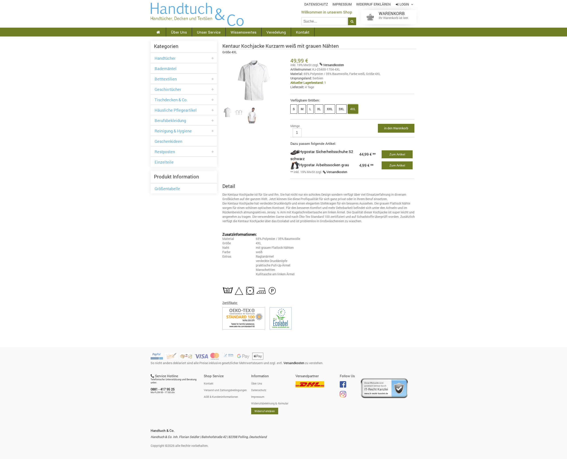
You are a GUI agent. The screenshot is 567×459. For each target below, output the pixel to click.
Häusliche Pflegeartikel (176, 110)
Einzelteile (164, 162)
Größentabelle (167, 188)
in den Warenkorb (396, 128)
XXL (330, 109)
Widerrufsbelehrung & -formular (269, 403)
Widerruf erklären (373, 4)
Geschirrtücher (168, 89)
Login (404, 4)
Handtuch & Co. (163, 430)
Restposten (165, 151)
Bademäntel (166, 68)
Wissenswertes (243, 32)
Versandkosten (333, 65)
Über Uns (179, 32)
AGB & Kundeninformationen (221, 396)
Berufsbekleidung (170, 120)
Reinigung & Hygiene (173, 131)
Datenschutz (316, 4)
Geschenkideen (168, 141)
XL (319, 109)
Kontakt (302, 32)
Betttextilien (166, 79)
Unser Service (209, 32)
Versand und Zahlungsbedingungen (225, 390)
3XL (341, 109)
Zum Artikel (397, 154)
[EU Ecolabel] (283, 318)
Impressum (342, 4)
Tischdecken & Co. (171, 99)
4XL (353, 109)
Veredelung (276, 32)
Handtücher (165, 58)
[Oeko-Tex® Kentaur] (246, 318)
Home (197, 14)
